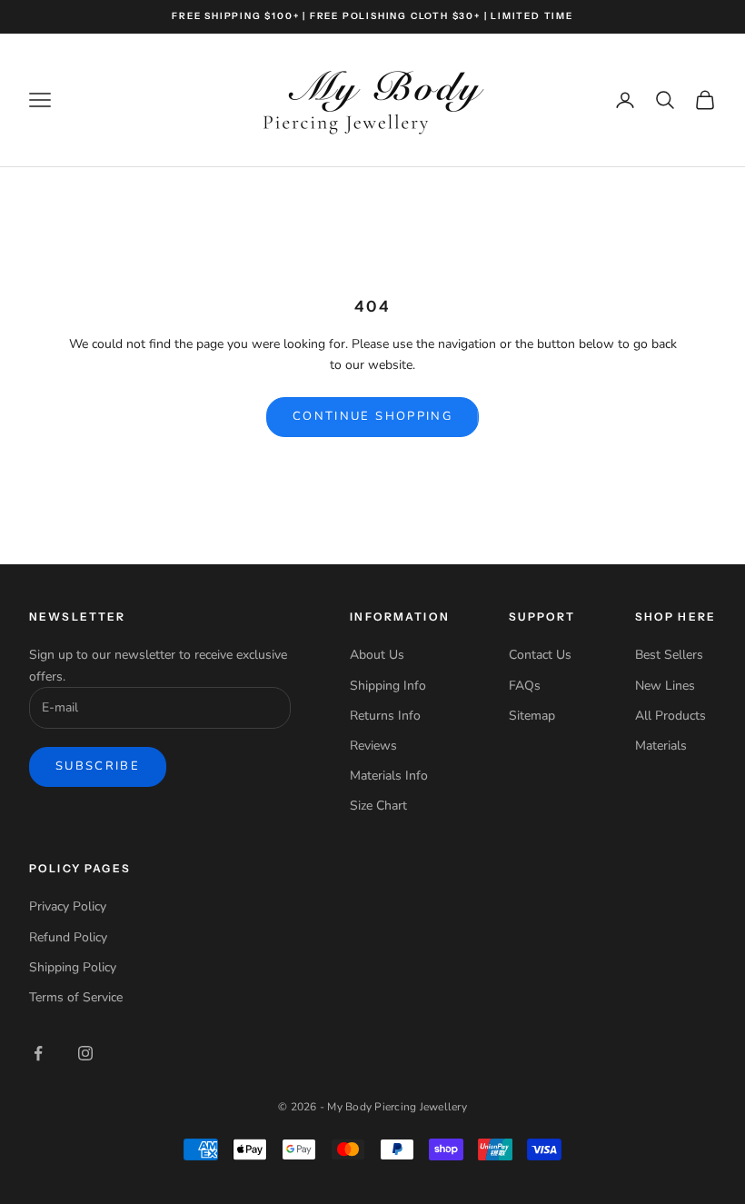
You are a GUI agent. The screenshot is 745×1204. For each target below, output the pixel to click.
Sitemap (532, 715)
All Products (670, 715)
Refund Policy (68, 937)
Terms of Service (76, 997)
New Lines (665, 685)
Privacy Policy (67, 906)
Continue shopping (372, 416)
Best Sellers (669, 654)
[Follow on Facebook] (38, 1053)
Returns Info (385, 715)
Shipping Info (388, 685)
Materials (661, 745)
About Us (377, 654)
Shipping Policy (72, 967)
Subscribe (97, 766)
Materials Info (389, 775)
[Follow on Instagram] (85, 1053)
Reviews (373, 745)
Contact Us (540, 654)
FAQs (525, 685)
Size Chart (378, 805)
